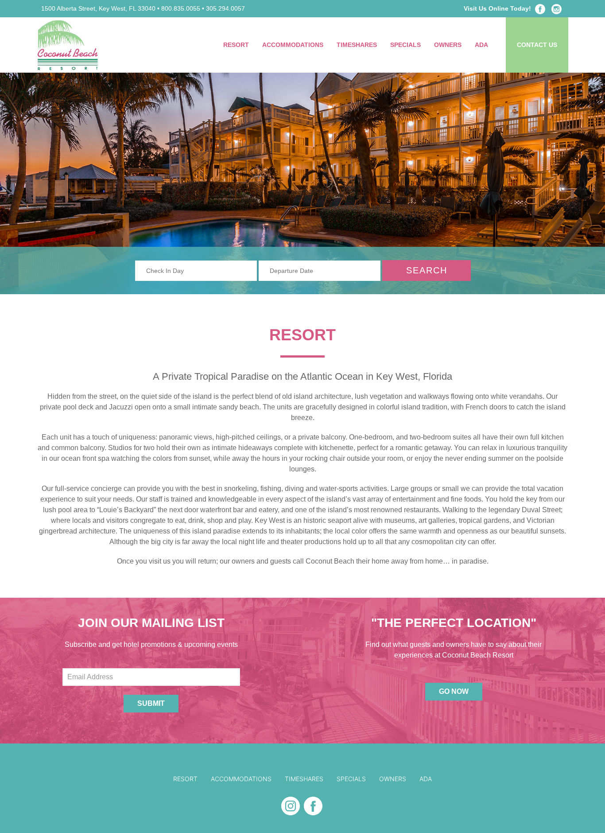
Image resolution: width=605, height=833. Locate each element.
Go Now (454, 691)
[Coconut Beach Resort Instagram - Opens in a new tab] (556, 8)
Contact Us (537, 44)
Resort (236, 44)
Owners (448, 44)
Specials (405, 44)
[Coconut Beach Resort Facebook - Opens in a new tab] (540, 8)
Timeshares (357, 44)
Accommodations (292, 44)
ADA (481, 44)
